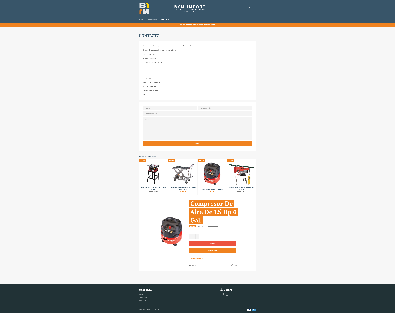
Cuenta (254, 20)
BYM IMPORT (146, 310)
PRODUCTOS (152, 20)
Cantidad (192, 232)
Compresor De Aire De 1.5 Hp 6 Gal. (213, 212)
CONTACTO (165, 20)
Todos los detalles (195, 258)
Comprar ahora (212, 250)
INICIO (141, 20)
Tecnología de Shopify (156, 310)
